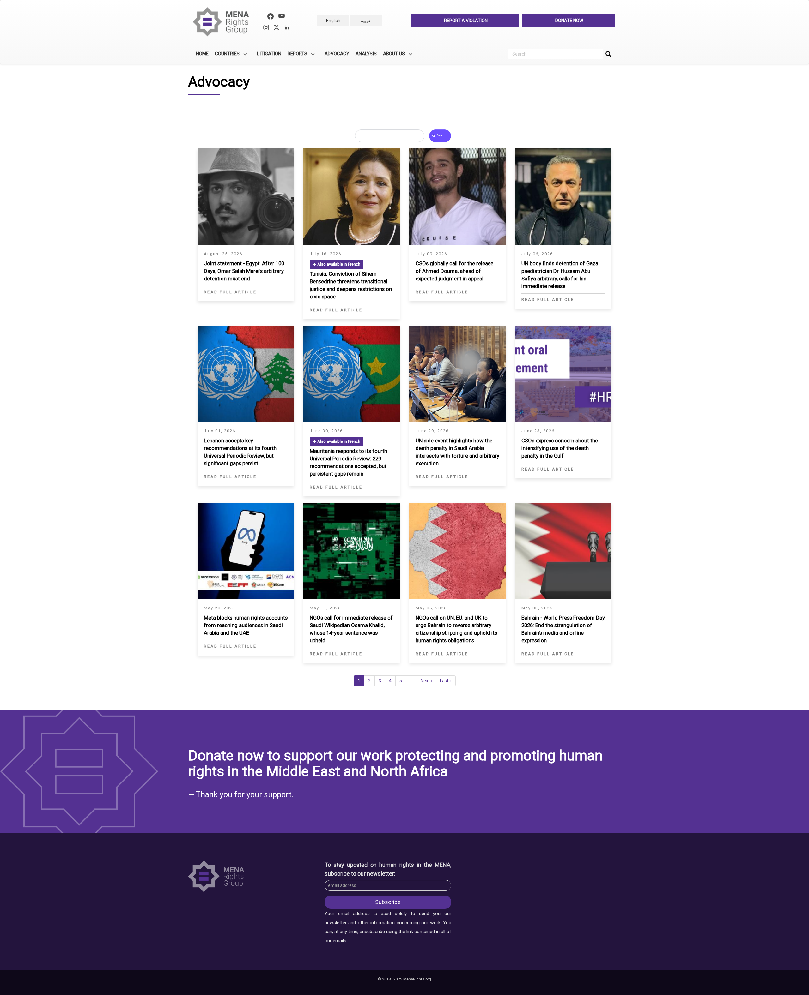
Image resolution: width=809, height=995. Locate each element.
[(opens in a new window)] (270, 17)
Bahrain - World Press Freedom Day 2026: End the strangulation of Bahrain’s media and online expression (563, 629)
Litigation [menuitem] (269, 54)
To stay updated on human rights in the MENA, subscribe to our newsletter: (388, 869)
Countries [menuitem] (226, 56)
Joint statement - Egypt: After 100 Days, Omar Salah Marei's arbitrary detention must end (244, 271)
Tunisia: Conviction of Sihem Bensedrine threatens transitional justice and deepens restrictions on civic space (351, 285)
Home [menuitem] (202, 54)
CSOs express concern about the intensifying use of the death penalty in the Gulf (559, 448)
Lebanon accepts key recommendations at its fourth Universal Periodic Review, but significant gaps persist (240, 451)
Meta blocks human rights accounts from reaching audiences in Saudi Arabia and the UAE (246, 625)
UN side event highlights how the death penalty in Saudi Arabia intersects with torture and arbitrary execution (457, 451)
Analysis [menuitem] (366, 54)
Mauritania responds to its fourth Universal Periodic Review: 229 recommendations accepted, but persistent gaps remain (348, 462)
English (333, 20)
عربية (366, 20)
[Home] (223, 22)
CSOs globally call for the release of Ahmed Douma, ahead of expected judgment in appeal (454, 271)
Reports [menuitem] (295, 56)
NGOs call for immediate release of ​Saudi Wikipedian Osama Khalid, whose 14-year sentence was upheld (351, 629)
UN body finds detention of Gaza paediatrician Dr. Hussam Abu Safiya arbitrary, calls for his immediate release (559, 274)
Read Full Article (230, 292)
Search (442, 135)
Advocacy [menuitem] (337, 54)
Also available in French (338, 264)
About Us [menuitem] (392, 56)
